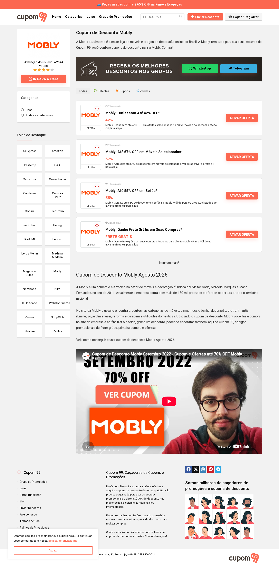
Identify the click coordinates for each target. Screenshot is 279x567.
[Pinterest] (210, 469)
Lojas (91, 17)
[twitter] (195, 469)
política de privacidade (62, 540)
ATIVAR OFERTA (242, 118)
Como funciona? (30, 494)
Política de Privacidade (34, 527)
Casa (29, 110)
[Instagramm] (203, 469)
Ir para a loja (45, 79)
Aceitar (53, 550)
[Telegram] (218, 469)
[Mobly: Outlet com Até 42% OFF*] (91, 115)
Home (56, 17)
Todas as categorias (39, 115)
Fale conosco (28, 514)
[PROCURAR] (180, 16)
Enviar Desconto (207, 17)
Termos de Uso (30, 521)
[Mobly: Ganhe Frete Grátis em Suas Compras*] (91, 232)
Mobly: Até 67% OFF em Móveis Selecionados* (144, 152)
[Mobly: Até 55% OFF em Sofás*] (91, 193)
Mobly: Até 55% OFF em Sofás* (131, 191)
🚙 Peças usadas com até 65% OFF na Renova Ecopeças (139, 4)
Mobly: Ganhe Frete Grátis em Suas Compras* (143, 229)
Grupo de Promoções (115, 17)
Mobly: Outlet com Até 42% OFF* (132, 113)
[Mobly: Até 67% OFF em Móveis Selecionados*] (91, 154)
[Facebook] (188, 469)
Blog (22, 501)
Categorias (74, 17)
